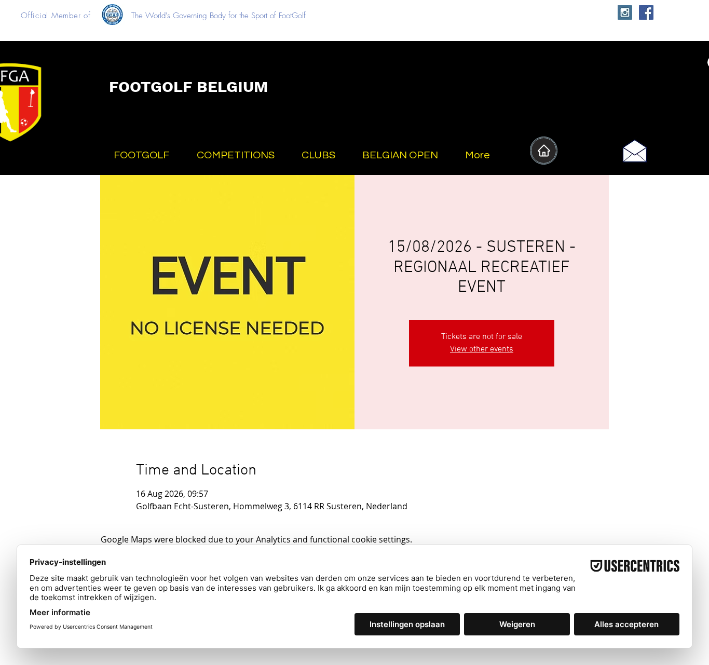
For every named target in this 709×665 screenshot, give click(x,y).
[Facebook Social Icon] (646, 12)
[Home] (543, 151)
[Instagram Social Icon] (625, 12)
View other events (481, 349)
